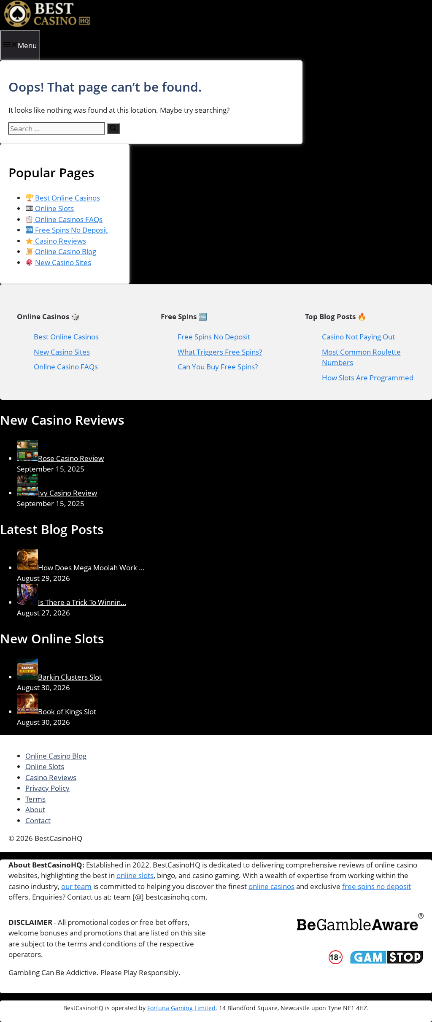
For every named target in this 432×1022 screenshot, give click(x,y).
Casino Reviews (59, 241)
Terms (35, 799)
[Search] (113, 128)
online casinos (271, 886)
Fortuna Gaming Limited (181, 1008)
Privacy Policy (47, 788)
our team (76, 886)
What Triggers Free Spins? (220, 352)
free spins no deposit (376, 886)
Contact (38, 820)
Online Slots (53, 208)
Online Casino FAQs (66, 366)
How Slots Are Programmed (367, 377)
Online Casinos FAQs (68, 219)
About (35, 809)
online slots (135, 875)
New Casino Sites (63, 262)
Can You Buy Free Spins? (218, 366)
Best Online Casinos (66, 198)
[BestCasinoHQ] (47, 25)
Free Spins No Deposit (70, 230)
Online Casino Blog (65, 251)
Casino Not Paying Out (358, 337)
